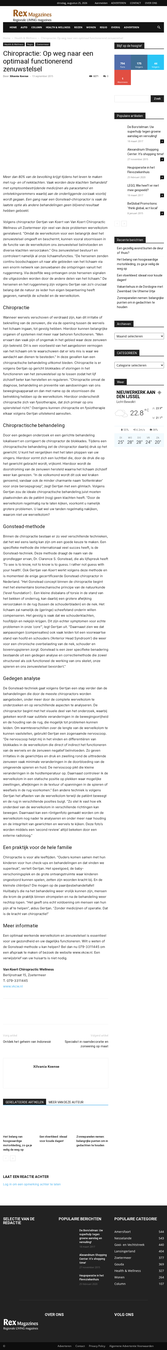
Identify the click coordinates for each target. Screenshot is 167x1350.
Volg (139, 56)
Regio (30, 44)
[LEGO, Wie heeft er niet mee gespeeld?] (119, 192)
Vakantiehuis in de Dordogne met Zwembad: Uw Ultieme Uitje (140, 289)
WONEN (91, 27)
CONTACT (135, 3)
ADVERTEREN (118, 3)
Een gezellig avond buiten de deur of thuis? (140, 250)
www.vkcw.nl (13, 986)
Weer (120, 382)
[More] (47, 86)
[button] (159, 27)
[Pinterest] (27, 86)
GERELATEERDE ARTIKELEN (24, 1102)
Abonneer (122, 71)
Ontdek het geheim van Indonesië (27, 1042)
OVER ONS (151, 3)
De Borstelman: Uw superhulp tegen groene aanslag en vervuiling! (144, 131)
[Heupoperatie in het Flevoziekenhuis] (119, 171)
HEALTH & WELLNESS (58, 27)
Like (122, 56)
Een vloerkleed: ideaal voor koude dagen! (139, 278)
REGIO (103, 27)
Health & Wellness (26, 38)
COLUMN (36, 27)
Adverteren (64, 1346)
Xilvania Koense (19, 76)
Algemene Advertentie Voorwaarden (131, 1346)
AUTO (24, 27)
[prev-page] (5, 1158)
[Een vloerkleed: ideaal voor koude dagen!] (56, 1122)
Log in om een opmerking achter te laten (32, 1184)
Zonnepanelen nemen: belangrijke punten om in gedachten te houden (92, 1141)
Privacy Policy (97, 1346)
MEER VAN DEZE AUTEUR (66, 1102)
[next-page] (12, 1158)
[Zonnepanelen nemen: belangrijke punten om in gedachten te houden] (92, 1122)
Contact (80, 1346)
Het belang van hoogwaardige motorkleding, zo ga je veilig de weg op (138, 264)
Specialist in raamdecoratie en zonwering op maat (86, 1044)
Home (6, 38)
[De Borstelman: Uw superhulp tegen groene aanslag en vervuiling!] (119, 130)
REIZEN (78, 27)
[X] (17, 86)
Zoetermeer (43, 44)
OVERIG (115, 27)
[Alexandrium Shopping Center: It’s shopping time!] (119, 152)
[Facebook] (7, 86)
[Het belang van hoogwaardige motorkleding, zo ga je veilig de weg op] (19, 1122)
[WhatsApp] (37, 86)
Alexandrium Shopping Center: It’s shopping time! (93, 1258)
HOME (13, 27)
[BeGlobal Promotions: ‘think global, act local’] (119, 206)
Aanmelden (101, 3)
